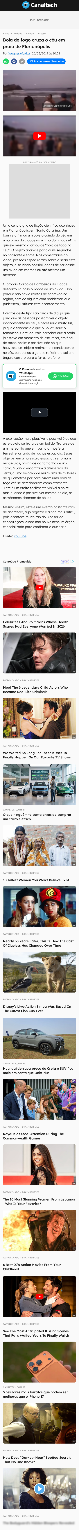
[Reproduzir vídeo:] (39, 135)
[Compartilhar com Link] (22, 61)
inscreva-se (39, 65)
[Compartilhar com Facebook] (14, 61)
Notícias (18, 33)
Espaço (42, 33)
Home (6, 33)
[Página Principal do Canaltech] (39, 7)
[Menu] (5, 6)
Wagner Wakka (19, 53)
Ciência (30, 33)
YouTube (20, 536)
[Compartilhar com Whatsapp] (6, 61)
